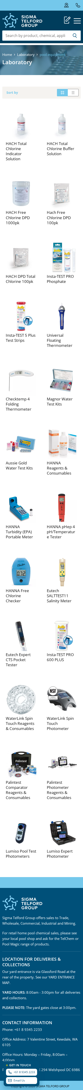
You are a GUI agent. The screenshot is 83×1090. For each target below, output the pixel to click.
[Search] (75, 35)
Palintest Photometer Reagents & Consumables (59, 790)
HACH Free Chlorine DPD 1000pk (18, 217)
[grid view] (62, 92)
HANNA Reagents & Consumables (59, 468)
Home (7, 55)
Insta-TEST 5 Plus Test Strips (21, 338)
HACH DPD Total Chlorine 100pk (20, 279)
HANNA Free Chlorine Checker (17, 595)
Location (69, 5)
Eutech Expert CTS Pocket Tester (18, 659)
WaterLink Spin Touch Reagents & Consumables (20, 723)
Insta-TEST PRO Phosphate (60, 279)
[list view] (73, 92)
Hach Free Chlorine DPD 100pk (59, 217)
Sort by (12, 92)
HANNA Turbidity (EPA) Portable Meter (19, 531)
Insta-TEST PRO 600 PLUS (60, 657)
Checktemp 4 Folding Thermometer (18, 404)
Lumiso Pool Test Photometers (21, 853)
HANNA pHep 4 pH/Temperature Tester (61, 531)
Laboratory (26, 55)
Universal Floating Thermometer (59, 340)
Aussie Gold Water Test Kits (19, 465)
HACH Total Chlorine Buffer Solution (60, 148)
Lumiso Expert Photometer (60, 853)
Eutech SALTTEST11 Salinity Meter (59, 595)
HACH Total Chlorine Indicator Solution (16, 151)
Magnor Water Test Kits (60, 401)
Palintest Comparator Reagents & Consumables (18, 790)
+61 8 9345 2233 (78, 5)
